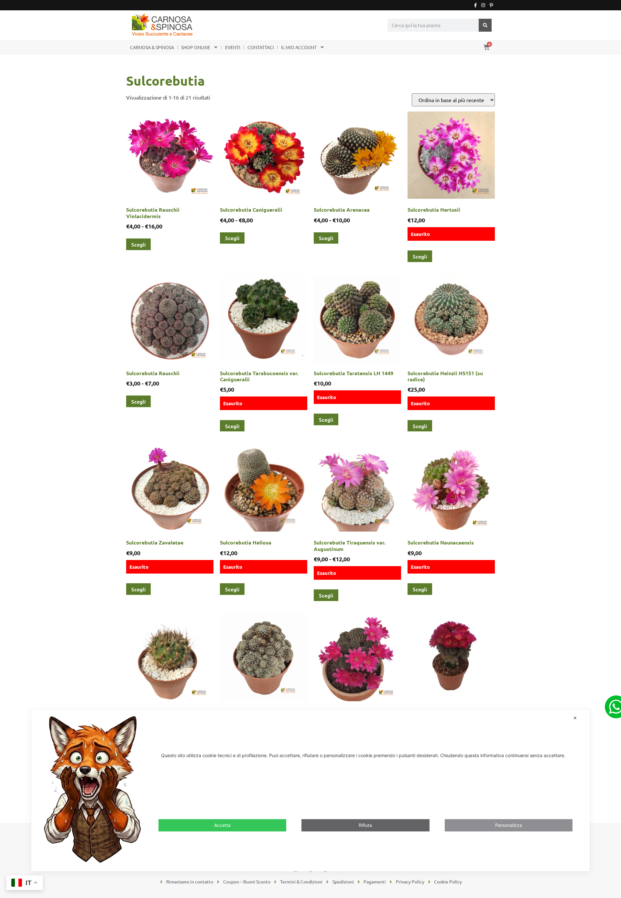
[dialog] (310, 790)
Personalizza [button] (508, 825)
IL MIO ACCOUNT (299, 47)
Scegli (138, 244)
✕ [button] (575, 718)
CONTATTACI (260, 47)
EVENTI (232, 47)
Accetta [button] (222, 825)
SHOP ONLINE (195, 47)
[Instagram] (483, 5)
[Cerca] (485, 25)
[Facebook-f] (475, 5)
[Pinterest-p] (491, 5)
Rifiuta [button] (365, 825)
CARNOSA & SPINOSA (152, 47)
